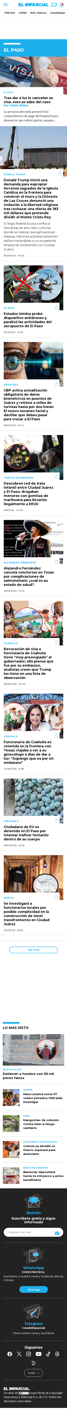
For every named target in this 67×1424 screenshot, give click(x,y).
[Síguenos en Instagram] (28, 1353)
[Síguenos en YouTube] (39, 1354)
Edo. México (38, 12)
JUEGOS (9, 12)
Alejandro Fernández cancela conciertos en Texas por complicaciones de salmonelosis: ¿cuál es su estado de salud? (29, 576)
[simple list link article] (33, 1051)
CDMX (23, 12)
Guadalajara (58, 12)
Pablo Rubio (19, 105)
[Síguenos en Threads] (57, 1353)
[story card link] (33, 76)
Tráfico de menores (18, 477)
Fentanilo (11, 821)
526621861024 (33, 1272)
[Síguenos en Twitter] (19, 1353)
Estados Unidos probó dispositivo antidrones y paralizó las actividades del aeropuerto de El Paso (28, 320)
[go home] (33, 1388)
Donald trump (14, 174)
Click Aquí (33, 1289)
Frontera (11, 384)
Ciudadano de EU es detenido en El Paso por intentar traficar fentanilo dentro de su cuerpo (26, 833)
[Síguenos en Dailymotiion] (33, 1363)
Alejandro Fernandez (20, 562)
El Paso (8, 92)
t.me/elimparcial (33, 1327)
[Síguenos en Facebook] (9, 1353)
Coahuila (10, 643)
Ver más (33, 950)
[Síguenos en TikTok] (48, 1353)
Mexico (9, 897)
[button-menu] (5, 4)
